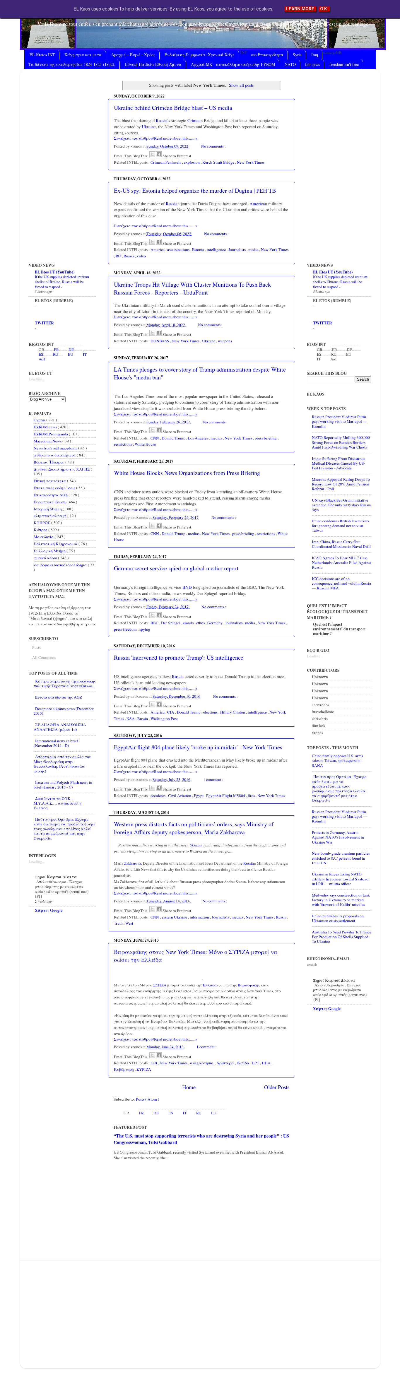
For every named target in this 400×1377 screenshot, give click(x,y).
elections (210, 712)
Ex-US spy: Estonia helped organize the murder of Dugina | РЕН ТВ (195, 190)
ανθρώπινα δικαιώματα (55, 455)
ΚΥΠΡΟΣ (42, 522)
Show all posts (241, 85)
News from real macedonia (56, 448)
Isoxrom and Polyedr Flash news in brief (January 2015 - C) (63, 785)
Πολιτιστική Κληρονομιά (56, 543)
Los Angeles (198, 438)
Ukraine (148, 126)
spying (144, 629)
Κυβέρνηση (124, 1069)
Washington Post (164, 718)
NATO (290, 64)
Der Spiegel (171, 622)
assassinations (178, 249)
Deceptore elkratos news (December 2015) (64, 711)
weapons (225, 340)
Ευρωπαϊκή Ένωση (50, 501)
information (200, 917)
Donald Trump (174, 438)
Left (154, 1062)
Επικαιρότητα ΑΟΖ (51, 494)
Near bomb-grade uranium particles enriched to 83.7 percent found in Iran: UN (341, 858)
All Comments (44, 657)
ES (170, 1113)
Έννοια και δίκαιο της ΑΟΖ (58, 697)
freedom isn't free (344, 64)
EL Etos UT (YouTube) (55, 272)
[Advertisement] (201, 1210)
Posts (36, 647)
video (141, 256)
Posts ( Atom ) (147, 1099)
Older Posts (276, 1087)
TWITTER (44, 323)
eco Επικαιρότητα (267, 54)
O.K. (324, 8)
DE (156, 1113)
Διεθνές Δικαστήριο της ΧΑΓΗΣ (62, 469)
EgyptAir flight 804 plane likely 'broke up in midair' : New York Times (198, 747)
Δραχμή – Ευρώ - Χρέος (133, 54)
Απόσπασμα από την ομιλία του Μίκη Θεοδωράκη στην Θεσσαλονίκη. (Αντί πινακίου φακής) (62, 764)
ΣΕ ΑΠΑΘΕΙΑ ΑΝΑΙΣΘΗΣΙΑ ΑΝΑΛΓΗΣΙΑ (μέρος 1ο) (60, 727)
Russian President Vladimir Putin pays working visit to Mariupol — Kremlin (339, 421)
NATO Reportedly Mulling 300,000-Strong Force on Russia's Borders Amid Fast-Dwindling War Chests (341, 442)
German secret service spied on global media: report (176, 568)
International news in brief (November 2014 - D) (56, 743)
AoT (42, 359)
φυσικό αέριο (46, 557)
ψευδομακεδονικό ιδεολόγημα (61, 564)
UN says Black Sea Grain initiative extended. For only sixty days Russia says (341, 504)
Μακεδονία (44, 536)
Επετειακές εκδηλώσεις (55, 487)
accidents (158, 795)
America (256, 203)
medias (217, 438)
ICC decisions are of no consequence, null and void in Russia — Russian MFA (341, 583)
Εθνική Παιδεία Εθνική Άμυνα (153, 64)
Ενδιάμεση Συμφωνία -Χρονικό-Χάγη (200, 54)
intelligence (217, 249)
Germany (215, 622)
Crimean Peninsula (166, 162)
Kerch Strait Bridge (218, 162)
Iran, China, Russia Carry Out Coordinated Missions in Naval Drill (341, 544)
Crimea (193, 120)
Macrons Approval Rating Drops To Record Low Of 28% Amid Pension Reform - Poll (341, 484)
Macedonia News (48, 441)
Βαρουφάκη (247, 985)
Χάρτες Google (48, 910)
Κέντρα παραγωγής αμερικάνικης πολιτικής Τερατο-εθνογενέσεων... (65, 683)
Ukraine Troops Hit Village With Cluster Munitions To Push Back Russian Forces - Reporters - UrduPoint (192, 288)
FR (141, 1113)
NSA (131, 718)
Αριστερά (225, 1062)
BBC (155, 622)
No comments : (213, 146)
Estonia (198, 249)
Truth (119, 923)
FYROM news (46, 427)
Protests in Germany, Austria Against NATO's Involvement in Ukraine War (338, 837)
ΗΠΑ (266, 1062)
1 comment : (213, 779)
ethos (201, 622)
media (253, 249)
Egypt (199, 795)
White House (145, 444)
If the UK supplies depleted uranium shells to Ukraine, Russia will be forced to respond (62, 281)
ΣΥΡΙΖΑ (159, 985)
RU (119, 256)
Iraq (314, 54)
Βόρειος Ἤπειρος (49, 462)
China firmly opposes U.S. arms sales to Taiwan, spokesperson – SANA (337, 760)
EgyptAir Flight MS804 (226, 795)
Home (189, 1087)
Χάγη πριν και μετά (83, 54)
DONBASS (160, 340)
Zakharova (132, 863)
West (129, 923)
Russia (161, 120)
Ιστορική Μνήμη (48, 509)
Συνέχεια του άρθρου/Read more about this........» (155, 138)
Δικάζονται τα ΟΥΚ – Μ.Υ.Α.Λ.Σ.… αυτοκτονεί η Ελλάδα (57, 803)
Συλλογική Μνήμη (50, 550)
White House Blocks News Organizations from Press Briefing (187, 473)
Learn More (300, 8)
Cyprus (40, 419)
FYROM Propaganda (51, 434)
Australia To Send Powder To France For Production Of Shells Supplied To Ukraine (341, 936)
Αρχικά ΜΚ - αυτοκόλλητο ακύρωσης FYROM (233, 64)
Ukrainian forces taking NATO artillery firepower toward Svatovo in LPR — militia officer (340, 878)
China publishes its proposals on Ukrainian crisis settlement (338, 918)
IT (185, 1113)
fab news (312, 64)
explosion (192, 162)
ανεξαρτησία (202, 1062)
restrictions (123, 444)
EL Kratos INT (42, 54)
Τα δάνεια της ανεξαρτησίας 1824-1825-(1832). (71, 64)
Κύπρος (41, 529)
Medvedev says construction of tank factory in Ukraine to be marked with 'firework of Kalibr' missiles (341, 899)
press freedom (126, 629)
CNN (155, 438)
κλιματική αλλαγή (50, 515)
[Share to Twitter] (152, 154)
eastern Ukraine (175, 917)
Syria (297, 54)
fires (252, 795)
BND (186, 587)
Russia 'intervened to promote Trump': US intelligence (178, 657)
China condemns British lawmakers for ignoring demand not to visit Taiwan (340, 525)
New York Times (250, 162)
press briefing (266, 438)
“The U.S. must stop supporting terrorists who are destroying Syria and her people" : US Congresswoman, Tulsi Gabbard (201, 1138)
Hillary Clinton (233, 712)
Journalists (237, 249)
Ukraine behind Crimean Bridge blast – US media (173, 108)
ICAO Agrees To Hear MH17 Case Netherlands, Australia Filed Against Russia (341, 562)
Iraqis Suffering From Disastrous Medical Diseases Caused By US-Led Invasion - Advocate (338, 463)
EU (213, 1113)
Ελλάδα (209, 985)
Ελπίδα (243, 1062)
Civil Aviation (180, 795)
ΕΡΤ (256, 1062)
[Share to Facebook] (159, 154)
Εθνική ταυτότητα (50, 480)
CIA (171, 712)
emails (188, 622)
